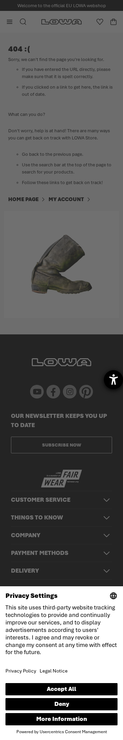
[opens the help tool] (113, 379)
